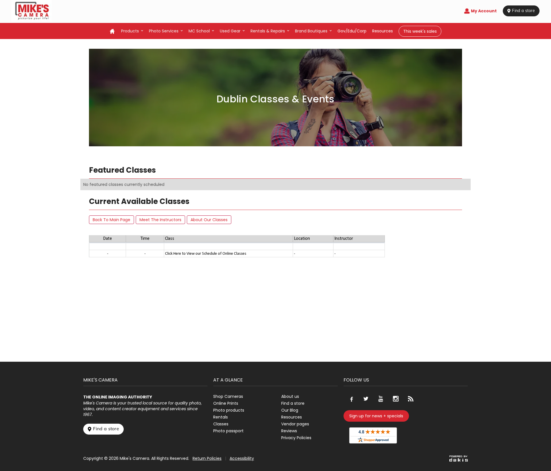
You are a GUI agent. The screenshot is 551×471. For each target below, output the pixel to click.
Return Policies (207, 458)
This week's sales (420, 31)
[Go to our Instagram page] (395, 398)
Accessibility (242, 458)
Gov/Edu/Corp (351, 31)
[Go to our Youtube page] (381, 398)
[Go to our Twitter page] (366, 398)
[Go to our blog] (410, 398)
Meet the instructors (160, 220)
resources (382, 31)
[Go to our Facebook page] (351, 398)
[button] (132, 31)
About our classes (209, 220)
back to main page (111, 220)
